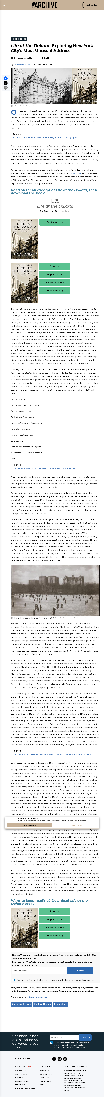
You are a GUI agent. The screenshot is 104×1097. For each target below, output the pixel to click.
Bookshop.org (54, 222)
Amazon (55, 266)
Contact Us (44, 1071)
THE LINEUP (19, 1078)
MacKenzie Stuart (22, 65)
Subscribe (91, 5)
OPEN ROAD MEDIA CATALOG (25, 1088)
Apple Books (54, 274)
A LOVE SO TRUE (20, 1071)
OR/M (42, 1084)
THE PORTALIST (20, 1085)
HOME (14, 39)
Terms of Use (45, 1078)
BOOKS (23, 39)
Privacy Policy (45, 1081)
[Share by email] (6, 88)
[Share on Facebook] (6, 78)
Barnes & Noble (55, 282)
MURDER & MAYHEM (22, 1081)
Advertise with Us (47, 1074)
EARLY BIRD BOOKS (22, 1074)
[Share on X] (6, 83)
